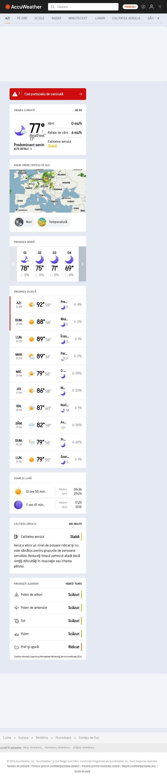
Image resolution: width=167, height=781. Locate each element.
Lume (7, 738)
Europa (23, 738)
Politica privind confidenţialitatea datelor (56, 766)
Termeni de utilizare (18, 766)
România (42, 738)
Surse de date (82, 771)
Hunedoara (63, 738)
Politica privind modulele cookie (101, 766)
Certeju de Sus (89, 738)
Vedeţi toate (74, 583)
